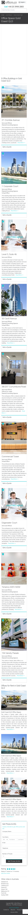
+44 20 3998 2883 (16, 7)
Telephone (5, 848)
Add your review (5, 873)
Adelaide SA (4, 882)
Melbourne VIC (5, 891)
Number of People (7, 854)
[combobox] (22, 2)
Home (2, 15)
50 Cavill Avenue (9, 318)
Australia (9, 15)
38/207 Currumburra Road (14, 386)
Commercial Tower (10, 456)
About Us (13, 909)
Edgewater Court (9, 522)
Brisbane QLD (4, 883)
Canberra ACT (5, 885)
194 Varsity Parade (10, 653)
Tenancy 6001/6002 (11, 587)
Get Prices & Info (14, 861)
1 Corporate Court (10, 186)
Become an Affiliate (14, 907)
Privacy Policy (20, 909)
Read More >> (21, 142)
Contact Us (6, 909)
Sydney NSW (4, 895)
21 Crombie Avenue (11, 120)
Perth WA (3, 893)
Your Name (5, 837)
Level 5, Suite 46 (9, 254)
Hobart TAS (4, 889)
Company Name (6, 831)
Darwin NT (4, 887)
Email (3, 842)
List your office (14, 912)
